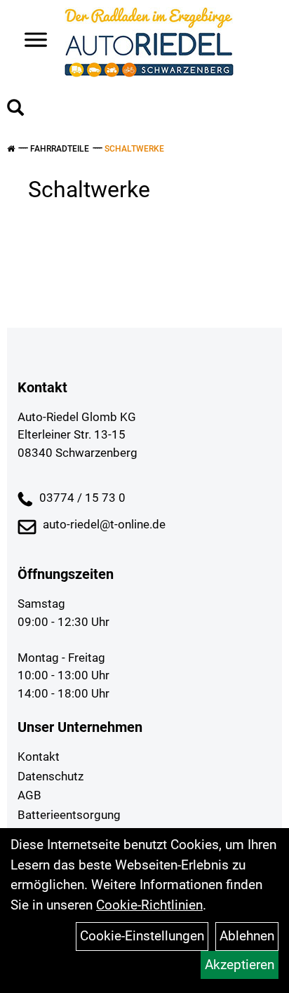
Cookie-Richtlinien (149, 905)
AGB (29, 795)
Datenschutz (50, 776)
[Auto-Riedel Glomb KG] (149, 42)
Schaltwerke (134, 149)
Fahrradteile (59, 149)
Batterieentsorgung (69, 815)
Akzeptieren (239, 965)
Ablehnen (247, 936)
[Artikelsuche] (15, 109)
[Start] (11, 149)
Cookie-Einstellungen (142, 936)
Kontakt (39, 756)
